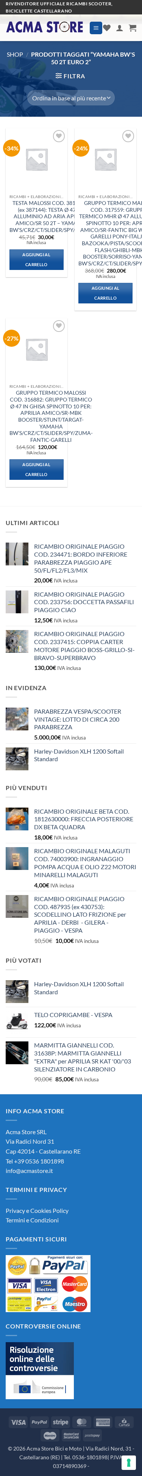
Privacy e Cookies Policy (37, 1210)
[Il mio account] (119, 27)
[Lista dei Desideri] (107, 27)
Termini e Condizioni (32, 1220)
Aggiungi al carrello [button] (36, 259)
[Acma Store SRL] (45, 28)
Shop (15, 54)
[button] (96, 28)
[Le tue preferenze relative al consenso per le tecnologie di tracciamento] (129, 1462)
